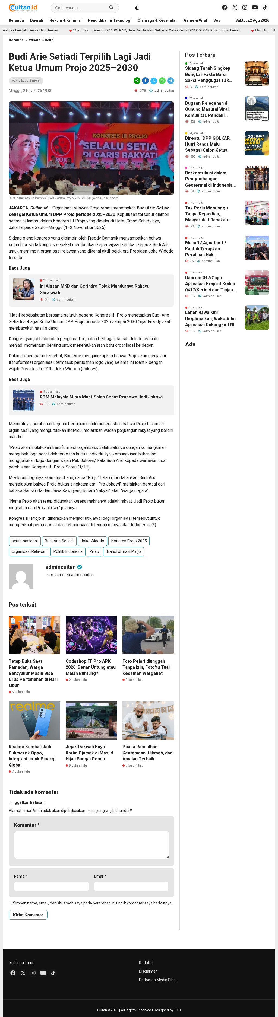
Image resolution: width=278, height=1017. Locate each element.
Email (100, 876)
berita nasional (25, 540)
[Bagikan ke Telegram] (170, 81)
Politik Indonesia (68, 551)
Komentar (27, 825)
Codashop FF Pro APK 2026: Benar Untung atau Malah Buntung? (91, 667)
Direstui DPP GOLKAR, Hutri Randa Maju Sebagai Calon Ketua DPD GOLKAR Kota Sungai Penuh (139, 30)
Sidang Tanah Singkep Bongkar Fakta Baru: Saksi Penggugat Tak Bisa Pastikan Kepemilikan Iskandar (207, 75)
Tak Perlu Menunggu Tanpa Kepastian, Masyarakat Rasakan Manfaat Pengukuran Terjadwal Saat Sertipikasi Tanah (206, 214)
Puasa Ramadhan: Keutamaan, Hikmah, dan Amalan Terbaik (147, 752)
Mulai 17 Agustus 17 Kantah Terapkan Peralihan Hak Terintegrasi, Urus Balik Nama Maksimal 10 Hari (209, 249)
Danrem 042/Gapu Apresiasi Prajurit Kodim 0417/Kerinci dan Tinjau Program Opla (210, 284)
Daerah (36, 20)
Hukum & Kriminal (65, 20)
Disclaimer (148, 971)
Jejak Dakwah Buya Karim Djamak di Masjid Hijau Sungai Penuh (89, 752)
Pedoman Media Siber (158, 980)
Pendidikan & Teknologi (109, 20)
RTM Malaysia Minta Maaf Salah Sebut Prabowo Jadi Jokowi (101, 397)
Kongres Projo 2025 (129, 540)
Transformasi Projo (123, 551)
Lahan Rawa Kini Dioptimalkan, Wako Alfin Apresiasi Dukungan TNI (210, 318)
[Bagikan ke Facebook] (145, 81)
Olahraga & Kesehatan (158, 20)
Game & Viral (195, 20)
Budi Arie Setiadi (59, 540)
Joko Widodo (92, 540)
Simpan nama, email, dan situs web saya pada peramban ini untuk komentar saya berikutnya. (92, 903)
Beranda (16, 20)
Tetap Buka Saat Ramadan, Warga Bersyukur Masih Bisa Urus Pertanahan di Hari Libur (33, 673)
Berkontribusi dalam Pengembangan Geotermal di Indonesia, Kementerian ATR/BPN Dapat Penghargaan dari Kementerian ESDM (210, 179)
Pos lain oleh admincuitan (69, 574)
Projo (94, 551)
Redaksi (146, 963)
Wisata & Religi (42, 40)
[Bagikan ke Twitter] (154, 81)
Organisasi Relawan (29, 551)
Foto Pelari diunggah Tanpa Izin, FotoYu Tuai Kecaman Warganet (146, 667)
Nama (20, 876)
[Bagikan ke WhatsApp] (162, 81)
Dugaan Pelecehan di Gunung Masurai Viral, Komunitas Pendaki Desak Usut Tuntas (207, 110)
